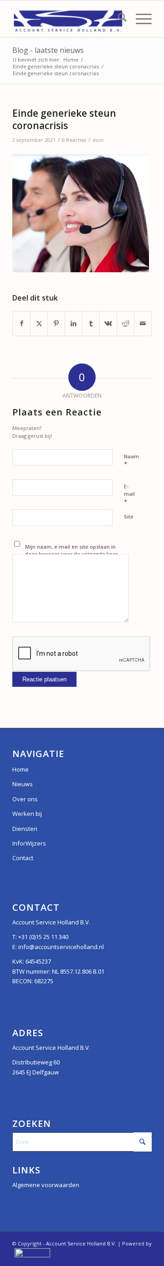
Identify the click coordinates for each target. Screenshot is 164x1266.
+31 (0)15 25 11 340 (43, 937)
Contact (22, 858)
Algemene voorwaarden (45, 1185)
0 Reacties (74, 140)
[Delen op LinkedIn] (73, 323)
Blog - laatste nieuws (48, 50)
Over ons (25, 799)
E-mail (129, 494)
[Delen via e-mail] (142, 323)
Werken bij (27, 813)
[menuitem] (118, 18)
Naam (131, 460)
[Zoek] (118, 18)
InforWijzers (29, 843)
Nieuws (22, 784)
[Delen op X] (39, 323)
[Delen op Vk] (108, 323)
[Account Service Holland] (68, 18)
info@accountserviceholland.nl (61, 947)
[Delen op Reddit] (125, 323)
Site (128, 516)
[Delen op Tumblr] (90, 323)
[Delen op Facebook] (21, 323)
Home (20, 769)
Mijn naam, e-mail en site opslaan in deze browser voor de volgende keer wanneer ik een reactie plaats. (71, 554)
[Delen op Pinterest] (56, 323)
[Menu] (139, 18)
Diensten (24, 829)
